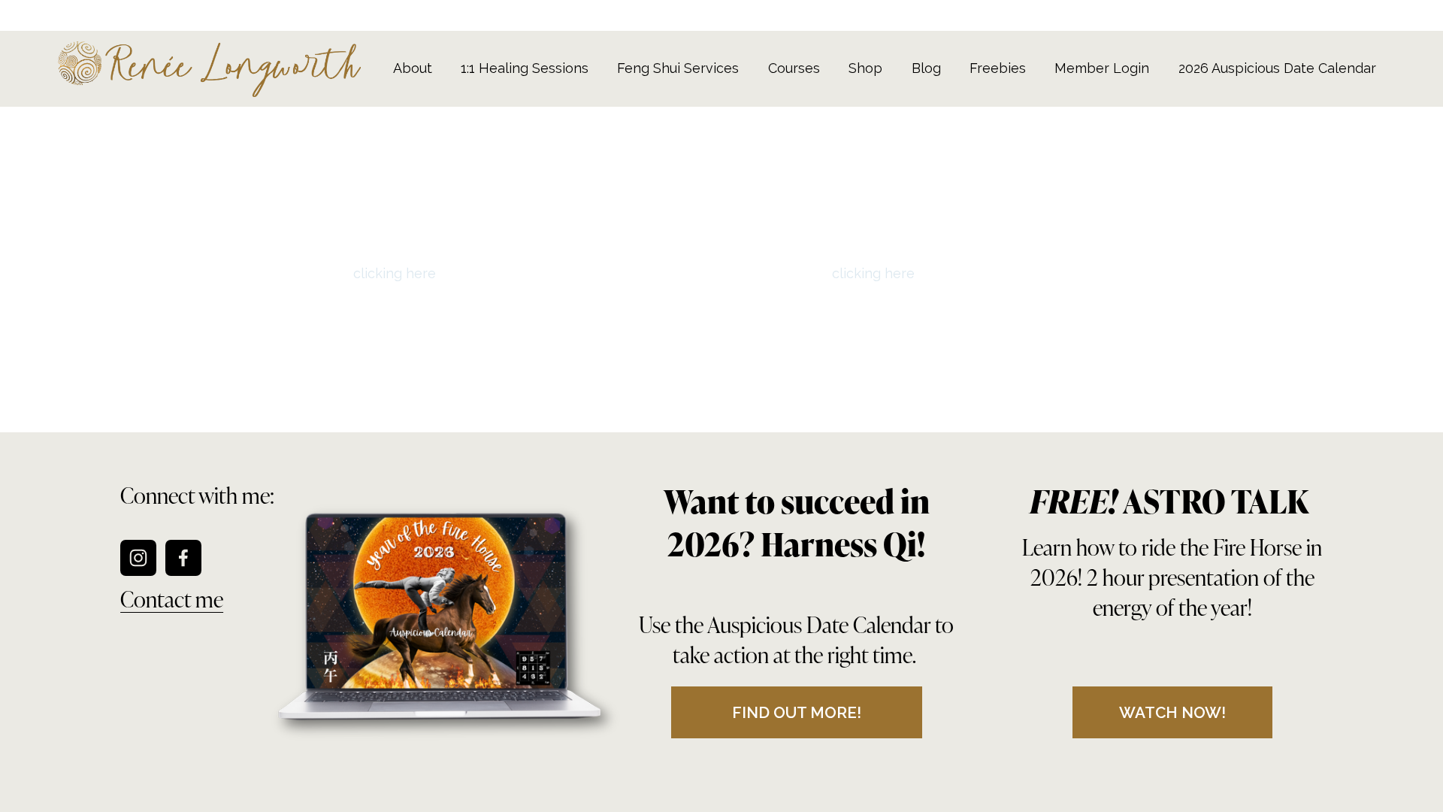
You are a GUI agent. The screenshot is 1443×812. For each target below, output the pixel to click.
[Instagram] (138, 558)
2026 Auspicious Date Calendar (1277, 68)
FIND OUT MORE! (796, 712)
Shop (865, 68)
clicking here (394, 273)
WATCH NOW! (1172, 712)
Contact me (171, 598)
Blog (926, 68)
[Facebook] (183, 558)
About (412, 68)
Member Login (1101, 68)
